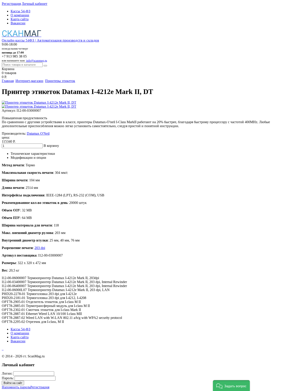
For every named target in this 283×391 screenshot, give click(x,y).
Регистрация (11, 4)
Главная (8, 81)
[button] (231, 385)
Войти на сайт (13, 383)
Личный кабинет (34, 4)
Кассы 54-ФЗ (20, 11)
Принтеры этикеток (60, 81)
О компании (20, 15)
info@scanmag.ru (36, 60)
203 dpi (39, 248)
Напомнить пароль (16, 387)
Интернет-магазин (29, 81)
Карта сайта (20, 19)
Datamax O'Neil (38, 133)
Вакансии (18, 23)
